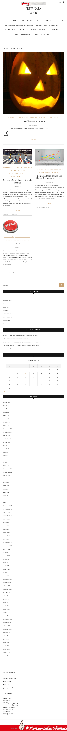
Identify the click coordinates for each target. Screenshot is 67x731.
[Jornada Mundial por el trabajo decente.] (17, 156)
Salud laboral (6, 320)
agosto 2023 (6, 519)
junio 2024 (6, 485)
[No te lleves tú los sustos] (33, 83)
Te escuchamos (53, 29)
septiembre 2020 (7, 629)
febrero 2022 (6, 572)
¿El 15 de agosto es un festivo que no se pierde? (15, 338)
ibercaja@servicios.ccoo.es (11, 688)
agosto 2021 (6, 592)
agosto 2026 (6, 402)
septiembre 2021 (7, 589)
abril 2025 (6, 455)
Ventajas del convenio (24, 34)
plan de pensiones (44, 172)
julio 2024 (6, 482)
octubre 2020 (6, 626)
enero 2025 (6, 465)
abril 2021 (6, 606)
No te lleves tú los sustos (33, 121)
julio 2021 (6, 596)
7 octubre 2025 (17, 186)
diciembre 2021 (7, 579)
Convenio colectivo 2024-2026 (47, 25)
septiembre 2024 (7, 479)
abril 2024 (6, 492)
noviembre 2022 (7, 545)
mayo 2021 (6, 602)
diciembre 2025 (7, 429)
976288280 (7, 681)
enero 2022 (6, 575)
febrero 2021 (6, 612)
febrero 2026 (6, 422)
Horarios (5, 310)
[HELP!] (17, 226)
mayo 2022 (6, 562)
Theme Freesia (36, 728)
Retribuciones (7, 313)
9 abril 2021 (17, 247)
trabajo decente (16, 176)
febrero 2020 (6, 652)
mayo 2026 (6, 412)
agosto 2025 (6, 442)
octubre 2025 (6, 435)
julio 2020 (6, 636)
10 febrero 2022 (49, 182)
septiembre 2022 (7, 552)
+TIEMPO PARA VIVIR (9, 297)
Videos (56, 117)
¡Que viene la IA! (7, 348)
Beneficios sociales (8, 303)
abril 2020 (6, 646)
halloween (49, 117)
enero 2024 (6, 502)
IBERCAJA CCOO (33, 10)
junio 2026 (6, 409)
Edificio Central (10, 240)
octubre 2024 (6, 475)
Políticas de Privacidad (36, 29)
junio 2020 (6, 639)
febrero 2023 (6, 535)
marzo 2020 (6, 649)
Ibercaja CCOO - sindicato (17, 173)
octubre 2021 (6, 586)
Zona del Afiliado (42, 34)
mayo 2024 (6, 489)
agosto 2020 (6, 632)
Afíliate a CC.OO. (33, 20)
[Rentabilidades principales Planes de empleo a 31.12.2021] (49, 157)
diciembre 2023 (7, 505)
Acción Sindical (23, 117)
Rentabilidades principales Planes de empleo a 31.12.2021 (49, 177)
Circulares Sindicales (37, 117)
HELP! (17, 243)
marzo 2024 (6, 495)
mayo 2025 (6, 452)
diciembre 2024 (7, 469)
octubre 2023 (6, 512)
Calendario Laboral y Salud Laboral (19, 25)
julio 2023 (6, 522)
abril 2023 (6, 529)
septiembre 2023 (7, 515)
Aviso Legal (47, 20)
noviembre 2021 (7, 582)
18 (17, 381)
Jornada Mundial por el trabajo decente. (17, 181)
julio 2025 (6, 445)
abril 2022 (6, 565)
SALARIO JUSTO (7, 317)
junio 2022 (6, 559)
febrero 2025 (6, 462)
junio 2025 (6, 449)
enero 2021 (6, 616)
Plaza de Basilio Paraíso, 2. (10, 678)
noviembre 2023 (7, 509)
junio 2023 (6, 525)
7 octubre (17, 167)
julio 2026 (6, 405)
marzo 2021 (6, 609)
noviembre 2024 (7, 472)
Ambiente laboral (7, 300)
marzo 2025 (6, 459)
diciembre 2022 (7, 542)
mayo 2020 (6, 642)
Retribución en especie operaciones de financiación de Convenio (20, 335)
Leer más (33, 139)
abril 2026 (6, 415)
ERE (18, 240)
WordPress (53, 728)
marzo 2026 (6, 419)
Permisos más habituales (14, 29)
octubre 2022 (6, 549)
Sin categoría (12, 117)
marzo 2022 (6, 569)
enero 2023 (6, 539)
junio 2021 (6, 599)
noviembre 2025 (7, 432)
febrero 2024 (6, 499)
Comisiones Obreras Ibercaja (10, 143)
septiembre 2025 (7, 439)
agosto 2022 (6, 555)
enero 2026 (6, 425)
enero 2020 (6, 656)
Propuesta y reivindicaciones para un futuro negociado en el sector (21, 345)
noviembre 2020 (7, 622)
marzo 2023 (6, 532)
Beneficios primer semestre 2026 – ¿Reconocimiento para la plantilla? (22, 342)
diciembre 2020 (7, 619)
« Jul (4, 391)
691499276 (7, 684)
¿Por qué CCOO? (19, 20)
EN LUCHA (6, 307)
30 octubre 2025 (33, 125)
